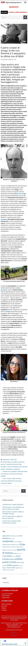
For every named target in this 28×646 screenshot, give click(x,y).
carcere (15, 541)
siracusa (21, 565)
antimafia (13, 536)
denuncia (17, 544)
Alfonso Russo (7, 462)
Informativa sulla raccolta (9, 644)
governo (15, 550)
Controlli (12, 544)
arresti (20, 536)
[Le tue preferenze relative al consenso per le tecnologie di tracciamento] (25, 643)
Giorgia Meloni (10, 550)
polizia (18, 559)
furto (21, 547)
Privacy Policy (6, 582)
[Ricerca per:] (11, 491)
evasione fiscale (6, 546)
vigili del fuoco (18, 567)
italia (18, 553)
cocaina (4, 544)
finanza (18, 546)
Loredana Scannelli (12, 464)
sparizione (17, 469)
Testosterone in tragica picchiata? (12, 504)
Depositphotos (14, 635)
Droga (22, 544)
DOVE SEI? (13, 459)
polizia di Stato (9, 562)
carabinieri (7, 541)
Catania (20, 541)
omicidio (3, 467)
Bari (10, 538)
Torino (9, 567)
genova (4, 550)
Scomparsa (9, 469)
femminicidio (13, 546)
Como (8, 544)
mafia (4, 556)
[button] (25, 2)
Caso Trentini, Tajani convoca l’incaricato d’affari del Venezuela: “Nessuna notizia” (11, 481)
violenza (4, 569)
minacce (14, 556)
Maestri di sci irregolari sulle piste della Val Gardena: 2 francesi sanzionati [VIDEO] (14, 474)
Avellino (15, 462)
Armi (17, 536)
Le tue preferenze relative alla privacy (15, 641)
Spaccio (4, 567)
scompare (4, 219)
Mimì (20, 464)
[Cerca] (25, 17)
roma (9, 565)
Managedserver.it (14, 632)
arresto (5, 538)
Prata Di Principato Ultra (14, 467)
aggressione (6, 536)
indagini (15, 553)
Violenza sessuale (10, 569)
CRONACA (6, 459)
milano (9, 556)
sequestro (15, 565)
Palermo (12, 559)
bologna (13, 538)
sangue (8, 311)
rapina (19, 562)
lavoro (21, 553)
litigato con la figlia (19, 193)
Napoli (18, 556)
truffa (13, 567)
